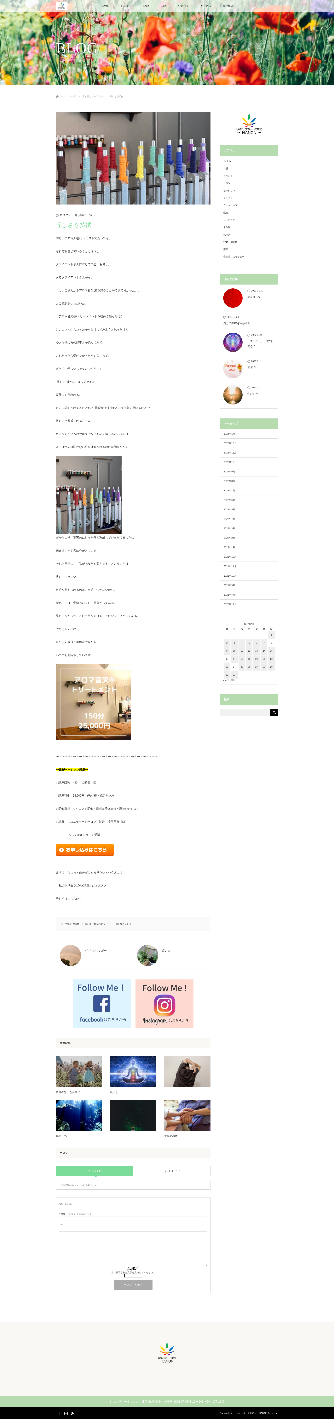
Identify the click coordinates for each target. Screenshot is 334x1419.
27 (256, 667)
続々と (114, 1092)
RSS (72, 1413)
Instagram (65, 1413)
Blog (163, 5)
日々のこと (229, 220)
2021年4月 (229, 594)
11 (242, 651)
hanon (76, 924)
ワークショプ (230, 205)
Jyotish (227, 161)
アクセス (205, 5)
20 (256, 659)
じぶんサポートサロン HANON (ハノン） (255, 1413)
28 (264, 667)
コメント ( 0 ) (94, 1171)
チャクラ (228, 198)
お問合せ (183, 5)
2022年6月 (229, 500)
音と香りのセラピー (85, 215)
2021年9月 (229, 585)
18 (242, 659)
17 (234, 659)
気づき (226, 234)
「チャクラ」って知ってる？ (260, 344)
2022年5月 (229, 509)
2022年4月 (229, 519)
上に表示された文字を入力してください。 (133, 1272)
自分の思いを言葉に (68, 1092)
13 (256, 651)
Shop (146, 5)
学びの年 (252, 393)
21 (264, 659)
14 (264, 651)
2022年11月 (230, 452)
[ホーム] (57, 91)
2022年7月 (229, 490)
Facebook (59, 1413)
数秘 (225, 212)
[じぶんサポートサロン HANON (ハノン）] (167, 1364)
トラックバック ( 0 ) (171, 1171)
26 (249, 667)
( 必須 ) (65, 1204)
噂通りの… (62, 1136)
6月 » (233, 680)
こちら (71, 898)
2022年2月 (229, 538)
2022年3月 (229, 528)
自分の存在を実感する (236, 323)
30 (227, 675)
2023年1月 (229, 433)
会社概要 (228, 5)
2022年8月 (229, 481)
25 (242, 667)
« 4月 (226, 680)
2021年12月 (230, 557)
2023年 (251, 367)
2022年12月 (230, 443)
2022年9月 (229, 471)
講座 (225, 249)
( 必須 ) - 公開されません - (76, 1214)
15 (271, 651)
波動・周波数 (230, 242)
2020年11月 (230, 604)
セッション (229, 190)
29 (271, 667)
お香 (225, 168)
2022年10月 (230, 462)
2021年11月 (230, 566)
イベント (228, 176)
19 (249, 659)
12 (249, 651)
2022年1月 (229, 547)
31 (234, 675)
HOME (105, 5)
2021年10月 (230, 575)
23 (227, 667)
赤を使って (254, 296)
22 (271, 659)
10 (234, 651)
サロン (226, 183)
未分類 (226, 227)
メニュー (125, 5)
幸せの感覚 (171, 1136)
